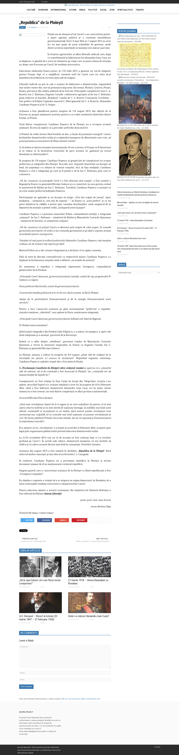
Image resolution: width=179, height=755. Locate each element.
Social (103, 9)
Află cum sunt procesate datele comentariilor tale (80, 699)
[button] (157, 9)
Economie (43, 9)
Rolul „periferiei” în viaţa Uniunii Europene (93, 541)
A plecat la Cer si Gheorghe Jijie (33, 541)
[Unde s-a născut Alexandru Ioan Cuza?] (89, 602)
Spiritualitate (125, 9)
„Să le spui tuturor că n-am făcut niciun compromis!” (137, 213)
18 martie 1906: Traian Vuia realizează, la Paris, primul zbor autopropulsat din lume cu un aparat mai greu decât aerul (138, 249)
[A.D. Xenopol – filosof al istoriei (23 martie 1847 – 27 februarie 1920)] (40, 602)
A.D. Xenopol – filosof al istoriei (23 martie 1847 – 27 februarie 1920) (38, 618)
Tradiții (140, 9)
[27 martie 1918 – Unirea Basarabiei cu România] (89, 566)
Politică (92, 9)
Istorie (72, 9)
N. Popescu (33, 27)
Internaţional (58, 9)
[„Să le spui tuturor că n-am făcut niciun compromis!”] (40, 566)
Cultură (31, 9)
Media (82, 9)
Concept (45, 2)
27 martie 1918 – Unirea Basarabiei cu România (134, 220)
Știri (112, 9)
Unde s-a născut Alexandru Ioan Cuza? (88, 616)
